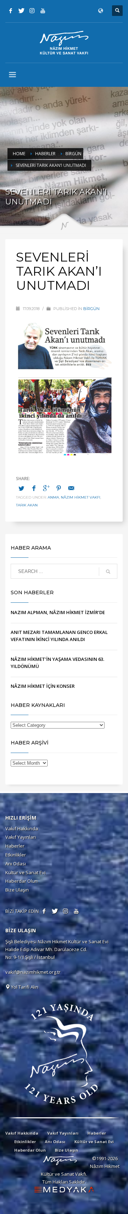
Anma (53, 497)
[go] (108, 571)
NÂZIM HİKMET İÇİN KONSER (43, 686)
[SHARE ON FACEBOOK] (33, 488)
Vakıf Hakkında (21, 828)
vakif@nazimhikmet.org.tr (32, 972)
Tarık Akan (27, 505)
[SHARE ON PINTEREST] (58, 488)
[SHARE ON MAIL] (71, 488)
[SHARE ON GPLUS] (46, 488)
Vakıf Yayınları (20, 837)
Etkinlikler (15, 855)
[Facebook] (10, 10)
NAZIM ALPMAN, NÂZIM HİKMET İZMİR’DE (58, 612)
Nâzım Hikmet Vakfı (80, 497)
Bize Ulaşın (17, 890)
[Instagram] (32, 10)
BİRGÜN (91, 308)
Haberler (15, 846)
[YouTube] (42, 10)
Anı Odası (15, 863)
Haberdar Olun (21, 881)
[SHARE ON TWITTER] (21, 488)
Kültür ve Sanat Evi (25, 872)
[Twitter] (21, 10)
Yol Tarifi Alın (24, 987)
